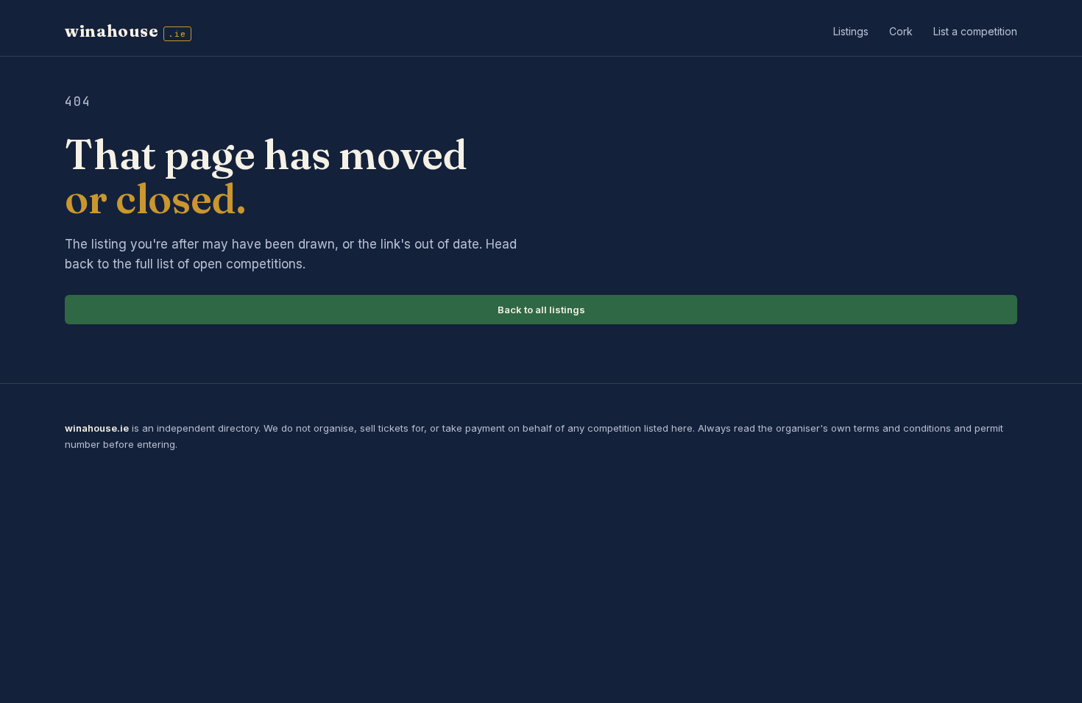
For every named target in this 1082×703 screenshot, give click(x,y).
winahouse (125, 31)
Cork (901, 31)
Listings (851, 31)
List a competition (975, 31)
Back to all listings (541, 309)
